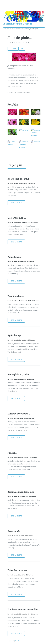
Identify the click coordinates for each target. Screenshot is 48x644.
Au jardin (13, 49)
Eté (22, 49)
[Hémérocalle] (24, 112)
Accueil (5, 29)
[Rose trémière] (36, 112)
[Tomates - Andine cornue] (36, 133)
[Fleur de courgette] (36, 122)
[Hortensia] (12, 112)
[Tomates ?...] (36, 143)
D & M (11, 183)
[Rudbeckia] (12, 122)
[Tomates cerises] (12, 143)
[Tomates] (24, 130)
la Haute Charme (15, 29)
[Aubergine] (12, 132)
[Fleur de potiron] (24, 122)
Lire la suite (16, 203)
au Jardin (25, 29)
